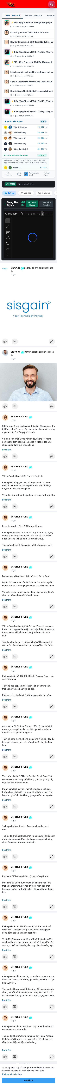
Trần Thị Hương (20, 127)
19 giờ (13, 359)
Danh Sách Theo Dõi (46, 203)
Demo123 (17, 167)
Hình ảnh (45, 193)
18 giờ (13, 275)
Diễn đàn (20, 174)
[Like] (28, 342)
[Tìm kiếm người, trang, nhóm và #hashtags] (51, 4)
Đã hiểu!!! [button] (28, 1080)
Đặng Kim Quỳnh (20, 149)
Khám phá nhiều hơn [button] (12, 1074)
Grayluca (15, 351)
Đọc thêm (6, 450)
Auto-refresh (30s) (34, 174)
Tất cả (10, 193)
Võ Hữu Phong (19, 133)
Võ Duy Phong (19, 143)
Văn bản (27, 193)
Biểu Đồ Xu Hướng (32, 203)
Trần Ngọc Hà (19, 138)
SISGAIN (15, 267)
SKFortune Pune (19, 416)
